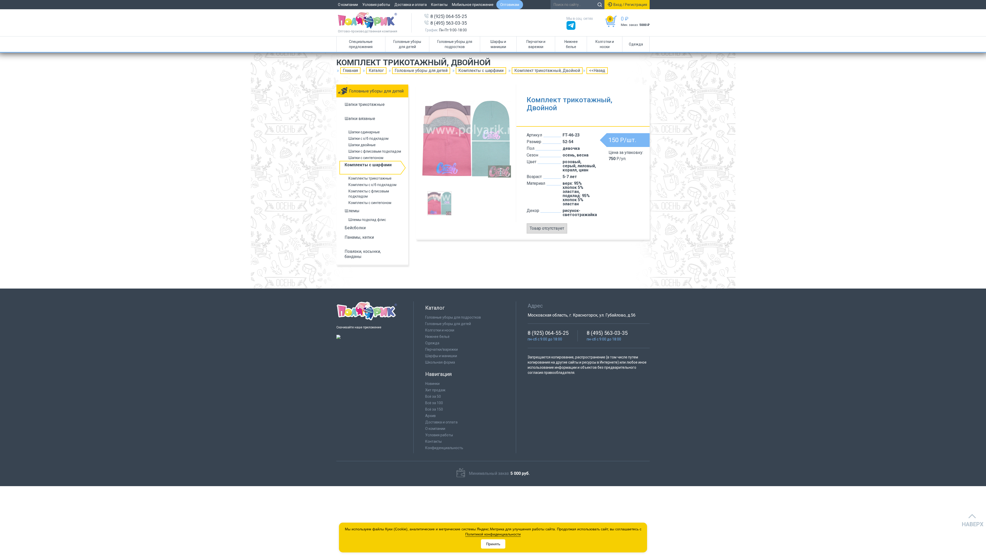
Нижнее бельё (437, 337)
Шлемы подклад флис (367, 220)
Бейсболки (355, 227)
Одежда (636, 44)
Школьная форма (440, 362)
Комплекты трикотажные (370, 178)
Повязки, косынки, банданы (363, 254)
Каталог (376, 70)
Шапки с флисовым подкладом (374, 151)
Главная (350, 70)
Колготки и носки (604, 44)
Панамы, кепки (359, 237)
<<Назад (597, 70)
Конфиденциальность (444, 448)
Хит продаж (435, 390)
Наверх (972, 524)
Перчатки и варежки (535, 44)
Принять (493, 544)
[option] (466, 138)
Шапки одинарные (364, 132)
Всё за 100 (434, 403)
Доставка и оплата (410, 5)
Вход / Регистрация (630, 5)
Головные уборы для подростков (454, 44)
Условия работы (376, 5)
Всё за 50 (433, 396)
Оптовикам (509, 5)
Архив (430, 416)
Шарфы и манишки (498, 44)
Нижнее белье (571, 44)
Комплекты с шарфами (481, 70)
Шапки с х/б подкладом (368, 138)
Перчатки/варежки (441, 349)
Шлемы (352, 210)
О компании (348, 5)
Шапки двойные (362, 145)
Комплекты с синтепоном (369, 203)
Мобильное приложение (473, 5)
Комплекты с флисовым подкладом (368, 193)
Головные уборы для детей (407, 44)
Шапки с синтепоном (365, 158)
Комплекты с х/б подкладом (372, 185)
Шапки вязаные (360, 118)
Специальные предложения (361, 44)
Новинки (432, 384)
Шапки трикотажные (365, 104)
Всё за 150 (434, 409)
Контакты (439, 5)
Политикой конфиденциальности (493, 534)
